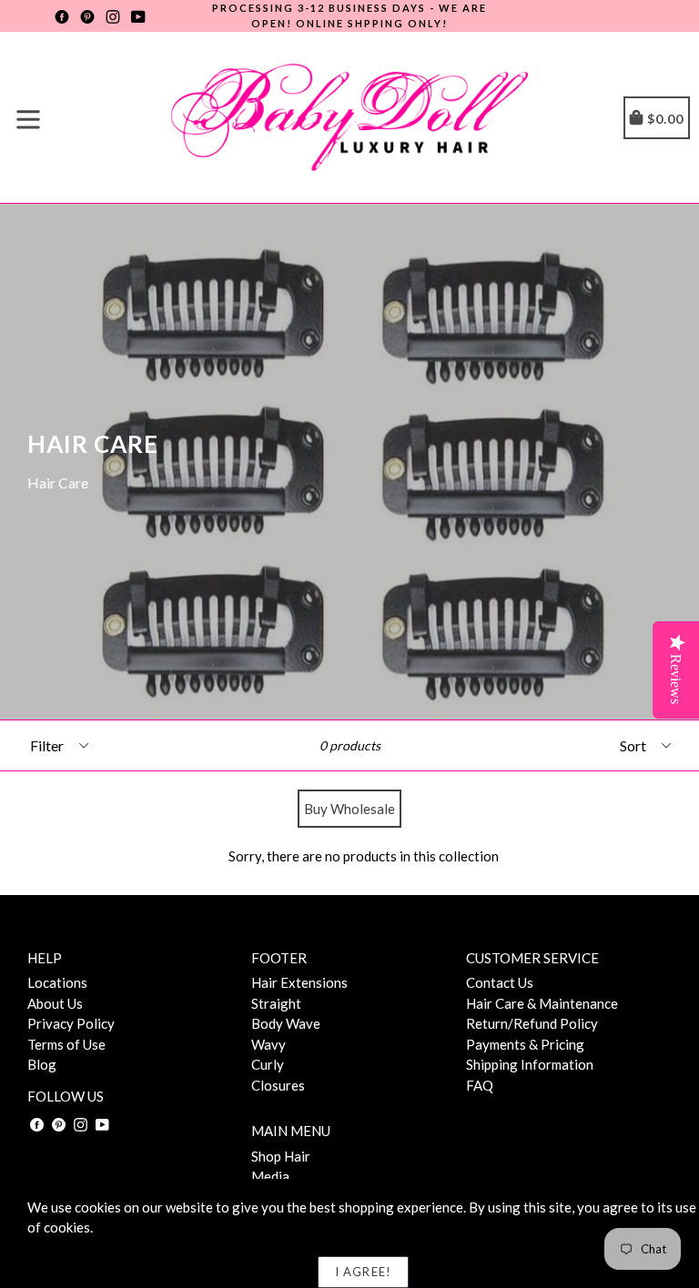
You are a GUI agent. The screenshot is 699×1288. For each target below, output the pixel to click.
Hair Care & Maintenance (542, 1003)
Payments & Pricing (525, 1044)
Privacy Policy (71, 1023)
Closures (278, 1085)
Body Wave (285, 1023)
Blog (41, 1064)
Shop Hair (280, 1156)
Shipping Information (529, 1064)
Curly (267, 1064)
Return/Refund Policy (532, 1023)
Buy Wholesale (349, 808)
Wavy (268, 1044)
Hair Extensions (299, 982)
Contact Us (499, 982)
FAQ (479, 1085)
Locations (57, 982)
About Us (55, 1003)
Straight (276, 1003)
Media (270, 1176)
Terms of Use (66, 1044)
